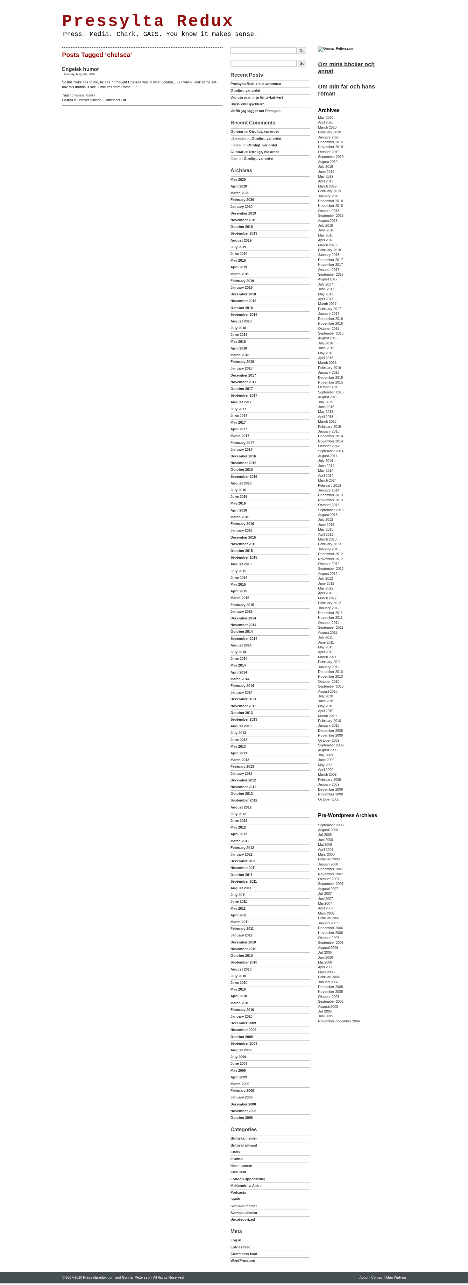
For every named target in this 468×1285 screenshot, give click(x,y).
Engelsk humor (80, 69)
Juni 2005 (325, 1016)
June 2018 (238, 334)
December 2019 (243, 213)
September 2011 (243, 881)
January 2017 (241, 449)
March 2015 (239, 598)
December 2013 (243, 699)
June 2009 (238, 1063)
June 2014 (238, 658)
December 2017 (243, 375)
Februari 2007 (329, 918)
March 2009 (239, 1084)
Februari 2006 (329, 977)
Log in (235, 1240)
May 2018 (238, 341)
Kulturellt (238, 1172)
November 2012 (243, 787)
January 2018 (241, 368)
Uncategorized (242, 1219)
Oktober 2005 (328, 997)
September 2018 (243, 314)
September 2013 (243, 719)
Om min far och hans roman (346, 90)
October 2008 (241, 1117)
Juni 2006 (325, 957)
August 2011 (240, 888)
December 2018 (243, 294)
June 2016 (238, 496)
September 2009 (243, 1043)
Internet (237, 1159)
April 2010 (238, 996)
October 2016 (241, 469)
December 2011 (243, 861)
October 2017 (241, 389)
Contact (99, 4)
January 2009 (241, 1097)
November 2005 (330, 991)
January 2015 (241, 611)
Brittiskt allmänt (89, 100)
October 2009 (241, 1037)
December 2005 (330, 987)
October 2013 (241, 713)
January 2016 (241, 530)
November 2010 (243, 949)
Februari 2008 (329, 859)
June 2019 (238, 254)
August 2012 (241, 807)
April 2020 (238, 186)
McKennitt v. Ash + (246, 1186)
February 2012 (242, 848)
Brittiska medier (243, 1138)
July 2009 (238, 1057)
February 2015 (242, 605)
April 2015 (238, 591)
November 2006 (330, 933)
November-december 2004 (339, 1021)
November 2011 (243, 868)
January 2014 (241, 692)
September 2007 (331, 884)
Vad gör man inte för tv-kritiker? (257, 97)
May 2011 (237, 908)
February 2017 (242, 443)
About (84, 4)
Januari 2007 (328, 923)
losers (90, 95)
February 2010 (242, 1010)
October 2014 (241, 631)
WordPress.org (242, 1260)
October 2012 (241, 793)
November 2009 (243, 1030)
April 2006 (325, 967)
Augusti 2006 (328, 948)
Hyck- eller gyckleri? (247, 104)
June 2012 (238, 821)
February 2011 (242, 928)
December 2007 (330, 869)
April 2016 (238, 510)
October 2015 (241, 551)
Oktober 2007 (328, 879)
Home (69, 4)
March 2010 (239, 1003)
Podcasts (238, 1192)
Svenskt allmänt (243, 1213)
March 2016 (239, 517)
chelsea (78, 95)
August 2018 (241, 321)
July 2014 (238, 652)
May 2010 (238, 989)
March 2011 (239, 922)
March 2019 (239, 274)
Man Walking (120, 4)
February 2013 (242, 766)
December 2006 (330, 928)
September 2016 (243, 476)
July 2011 (238, 895)
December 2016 (243, 456)
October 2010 (241, 955)
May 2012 (238, 827)
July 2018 (238, 328)
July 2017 (238, 409)
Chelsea (134, 82)
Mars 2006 (326, 972)
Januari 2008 (328, 864)
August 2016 (241, 483)
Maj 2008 (325, 844)
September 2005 (331, 1001)
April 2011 (238, 915)
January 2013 (241, 773)
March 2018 (239, 355)
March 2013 (239, 760)
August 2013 (241, 726)
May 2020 (238, 179)
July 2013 (238, 733)
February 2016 (242, 524)
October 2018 (241, 308)
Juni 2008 (325, 840)
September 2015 (243, 557)
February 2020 (242, 199)
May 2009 (238, 1070)
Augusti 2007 (328, 889)
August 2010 (241, 969)
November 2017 (243, 382)
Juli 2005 (325, 1011)
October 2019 (241, 227)
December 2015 (243, 537)
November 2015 (243, 544)
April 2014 (238, 672)
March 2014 (239, 679)
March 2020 (239, 193)
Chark (235, 1152)
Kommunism (241, 1165)
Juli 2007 (325, 893)
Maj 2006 (325, 962)
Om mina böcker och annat (346, 67)
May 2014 (238, 665)
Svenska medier (243, 1206)
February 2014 (242, 686)
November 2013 (243, 706)
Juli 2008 (325, 835)
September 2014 (243, 638)
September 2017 (243, 395)
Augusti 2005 (328, 1006)
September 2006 (331, 942)
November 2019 (243, 220)
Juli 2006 (325, 952)
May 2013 (238, 746)
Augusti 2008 (328, 830)
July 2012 (238, 814)
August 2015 (241, 564)
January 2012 (241, 854)
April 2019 (238, 267)
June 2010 (238, 983)
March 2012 (239, 841)
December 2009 (243, 1023)
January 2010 (241, 1016)
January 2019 (241, 287)
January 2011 (241, 935)
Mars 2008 (326, 854)
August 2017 (241, 402)
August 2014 (241, 645)
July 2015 (238, 571)
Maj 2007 (325, 903)
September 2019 (243, 233)
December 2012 (243, 780)
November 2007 (330, 874)
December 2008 (243, 1104)
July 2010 (238, 976)
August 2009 (241, 1050)
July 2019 (238, 247)
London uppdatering (248, 1179)
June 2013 (238, 740)
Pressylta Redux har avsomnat (255, 84)
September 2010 (243, 962)
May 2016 (238, 503)
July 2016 (238, 490)
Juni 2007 (325, 898)
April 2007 (325, 908)
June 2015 (238, 578)
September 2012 (243, 800)
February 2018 (242, 362)
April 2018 (238, 348)
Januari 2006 (328, 982)
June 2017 (238, 416)
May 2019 (238, 260)
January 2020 (241, 206)
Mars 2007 (326, 913)
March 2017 (239, 436)
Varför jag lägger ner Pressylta (255, 111)
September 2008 (331, 825)
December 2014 (243, 618)
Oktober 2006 (328, 938)
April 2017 (238, 429)
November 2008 (243, 1111)
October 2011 (241, 875)
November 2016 (243, 463)
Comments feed (243, 1254)
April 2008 (325, 849)
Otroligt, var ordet (245, 90)
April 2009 (238, 1077)
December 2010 (243, 942)
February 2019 (242, 281)
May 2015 (238, 584)
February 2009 (242, 1090)
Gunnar (236, 131)
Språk (235, 1199)
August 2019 (241, 240)
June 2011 (238, 901)
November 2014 (243, 625)
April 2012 (238, 834)
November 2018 (243, 301)
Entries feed (240, 1247)
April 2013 (238, 753)
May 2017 (238, 422)
